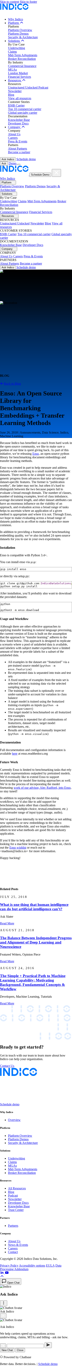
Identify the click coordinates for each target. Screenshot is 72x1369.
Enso (35, 453)
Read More (7, 923)
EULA (50, 1265)
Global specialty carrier (22, 112)
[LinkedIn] (2, 1272)
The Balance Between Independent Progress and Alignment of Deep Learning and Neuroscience (36, 942)
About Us (14, 134)
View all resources (19, 98)
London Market (18, 73)
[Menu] (3, 1303)
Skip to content (9, 1)
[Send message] (48, 1345)
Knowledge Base (19, 120)
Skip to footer (28, 1)
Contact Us (7, 1066)
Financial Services (19, 76)
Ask (4, 163)
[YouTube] (7, 1272)
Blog (11, 94)
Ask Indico (8, 159)
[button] (2, 1276)
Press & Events (17, 141)
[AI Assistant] (3, 1345)
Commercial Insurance (22, 66)
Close (20, 1350)
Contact (13, 1252)
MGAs (12, 69)
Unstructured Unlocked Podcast (28, 87)
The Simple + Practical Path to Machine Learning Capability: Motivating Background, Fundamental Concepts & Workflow (32, 982)
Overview (14, 1120)
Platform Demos (18, 33)
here (14, 753)
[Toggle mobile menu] (18, 164)
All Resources (17, 1188)
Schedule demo (26, 159)
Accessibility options (32, 1265)
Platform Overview (20, 30)
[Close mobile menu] (56, 173)
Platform (14, 23)
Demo (13, 163)
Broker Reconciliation (22, 58)
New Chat (7, 1350)
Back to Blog (12, 383)
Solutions (14, 41)
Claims (12, 51)
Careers (13, 137)
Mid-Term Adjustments (22, 55)
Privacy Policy (9, 1265)
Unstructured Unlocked (15, 223)
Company (14, 127)
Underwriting (16, 48)
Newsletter (15, 91)
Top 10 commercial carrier (24, 109)
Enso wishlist (17, 847)
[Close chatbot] (3, 1315)
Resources (15, 80)
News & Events (18, 1244)
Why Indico (15, 19)
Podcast (13, 1195)
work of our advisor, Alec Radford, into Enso (42, 787)
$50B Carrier (16, 105)
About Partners (17, 148)
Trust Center (16, 1210)
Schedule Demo (40, 174)
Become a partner (19, 152)
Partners (13, 1225)
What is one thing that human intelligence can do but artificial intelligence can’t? (34, 906)
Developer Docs (18, 123)
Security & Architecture (23, 37)
